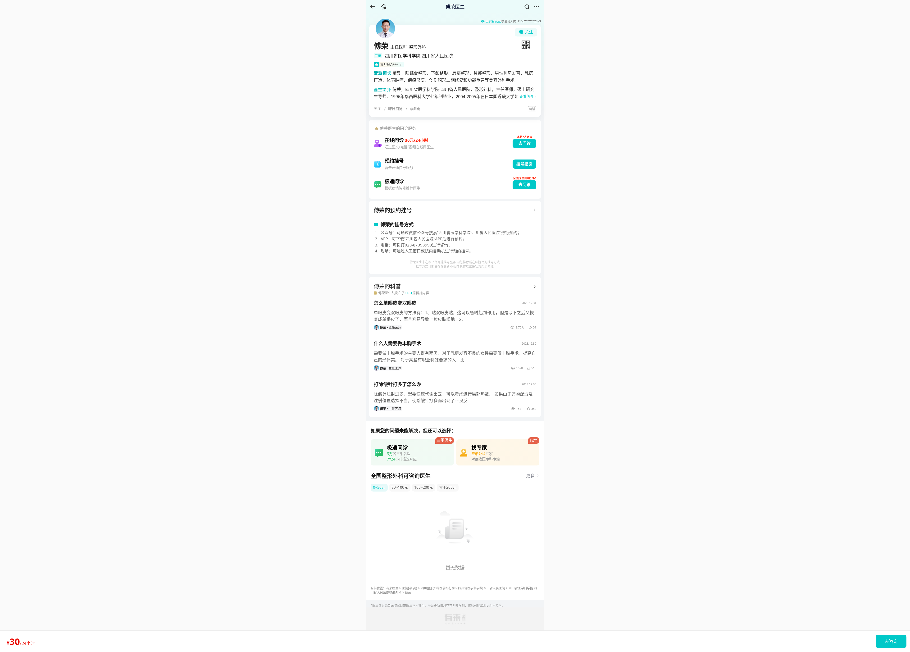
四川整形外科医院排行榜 (438, 588)
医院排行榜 (409, 588)
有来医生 (392, 588)
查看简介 (526, 96)
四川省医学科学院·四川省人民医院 (481, 588)
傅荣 (408, 592)
